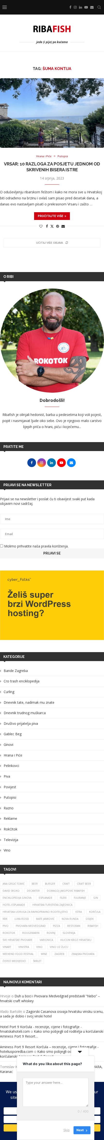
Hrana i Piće (13, 755)
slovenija (69, 933)
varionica (46, 940)
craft (66, 883)
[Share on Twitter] (52, 226)
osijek (90, 919)
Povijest (10, 787)
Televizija (11, 839)
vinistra (23, 947)
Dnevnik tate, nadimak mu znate (29, 702)
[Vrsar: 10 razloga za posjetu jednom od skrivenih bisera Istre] (52, 113)
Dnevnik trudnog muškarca (25, 713)
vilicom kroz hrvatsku (75, 940)
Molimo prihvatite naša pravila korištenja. (35, 546)
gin (95, 897)
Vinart (7, 947)
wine (44, 954)
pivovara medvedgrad (31, 926)
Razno (9, 808)
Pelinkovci (11, 765)
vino (39, 947)
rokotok (9, 933)
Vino (7, 850)
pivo (5, 926)
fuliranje (80, 897)
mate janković (45, 919)
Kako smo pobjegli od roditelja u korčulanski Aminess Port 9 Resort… (44, 1054)
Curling (9, 691)
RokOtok (10, 829)
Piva (7, 776)
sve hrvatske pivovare (17, 940)
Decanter (33, 890)
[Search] (99, 7)
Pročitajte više (50, 216)
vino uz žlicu (59, 947)
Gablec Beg (13, 734)
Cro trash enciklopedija (21, 681)
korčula (94, 912)
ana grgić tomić (13, 883)
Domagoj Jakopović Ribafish (66, 890)
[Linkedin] (80, 7)
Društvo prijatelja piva (21, 723)
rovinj (51, 933)
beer (35, 883)
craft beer (84, 883)
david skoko (11, 890)
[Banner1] (52, 605)
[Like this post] (41, 226)
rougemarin (30, 933)
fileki (63, 897)
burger (50, 883)
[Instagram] (75, 7)
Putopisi (10, 797)
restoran (73, 926)
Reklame (10, 818)
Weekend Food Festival (18, 954)
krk (5, 919)
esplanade (45, 897)
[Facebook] (70, 7)
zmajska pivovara (82, 954)
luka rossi (22, 919)
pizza (56, 926)
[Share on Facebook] (47, 226)
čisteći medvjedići (14, 961)
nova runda (70, 919)
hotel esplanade (14, 904)
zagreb (59, 954)
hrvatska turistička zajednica (52, 904)
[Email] (92, 7)
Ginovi (8, 744)
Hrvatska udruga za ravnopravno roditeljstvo (35, 912)
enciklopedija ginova (17, 897)
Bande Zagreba (16, 670)
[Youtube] (86, 7)
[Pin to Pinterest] (57, 226)
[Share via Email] (63, 226)
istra (78, 912)
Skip (66, 1130)
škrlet (37, 961)
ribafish (93, 926)
